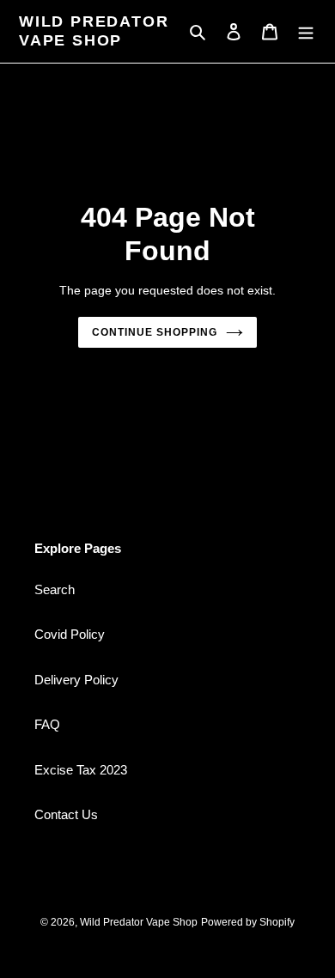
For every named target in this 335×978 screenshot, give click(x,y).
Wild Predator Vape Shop (93, 31)
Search (54, 589)
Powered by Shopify (248, 922)
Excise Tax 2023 (80, 769)
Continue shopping (154, 332)
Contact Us (66, 814)
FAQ (47, 724)
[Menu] (306, 31)
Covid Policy (69, 634)
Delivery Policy (76, 679)
